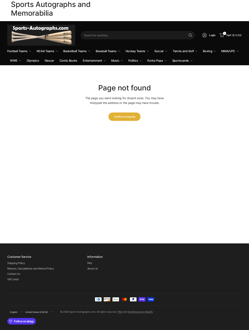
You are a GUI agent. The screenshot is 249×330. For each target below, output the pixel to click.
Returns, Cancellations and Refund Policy (30, 268)
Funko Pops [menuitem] (155, 60)
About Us (92, 268)
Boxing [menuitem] (207, 51)
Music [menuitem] (115, 60)
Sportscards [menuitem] (180, 60)
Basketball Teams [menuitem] (75, 51)
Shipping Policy (16, 263)
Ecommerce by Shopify (140, 311)
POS (120, 311)
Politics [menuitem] (133, 60)
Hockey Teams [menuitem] (135, 51)
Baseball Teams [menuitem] (106, 51)
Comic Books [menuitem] (68, 60)
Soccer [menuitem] (159, 51)
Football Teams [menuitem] (17, 51)
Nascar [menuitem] (49, 60)
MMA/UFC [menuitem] (228, 51)
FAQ (89, 263)
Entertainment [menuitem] (92, 60)
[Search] (190, 35)
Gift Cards (13, 279)
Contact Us (13, 273)
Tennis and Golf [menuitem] (183, 51)
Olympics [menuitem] (33, 60)
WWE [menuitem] (13, 60)
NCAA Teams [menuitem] (45, 51)
